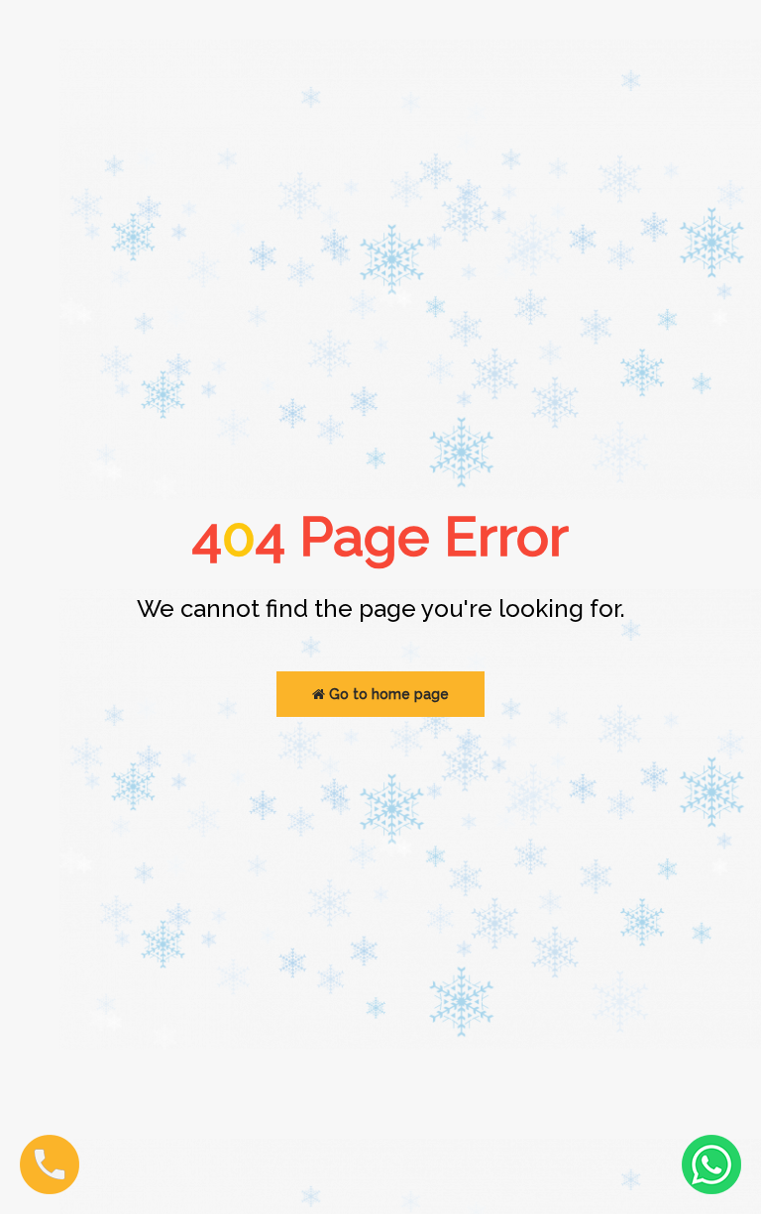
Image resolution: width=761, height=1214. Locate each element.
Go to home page (387, 694)
